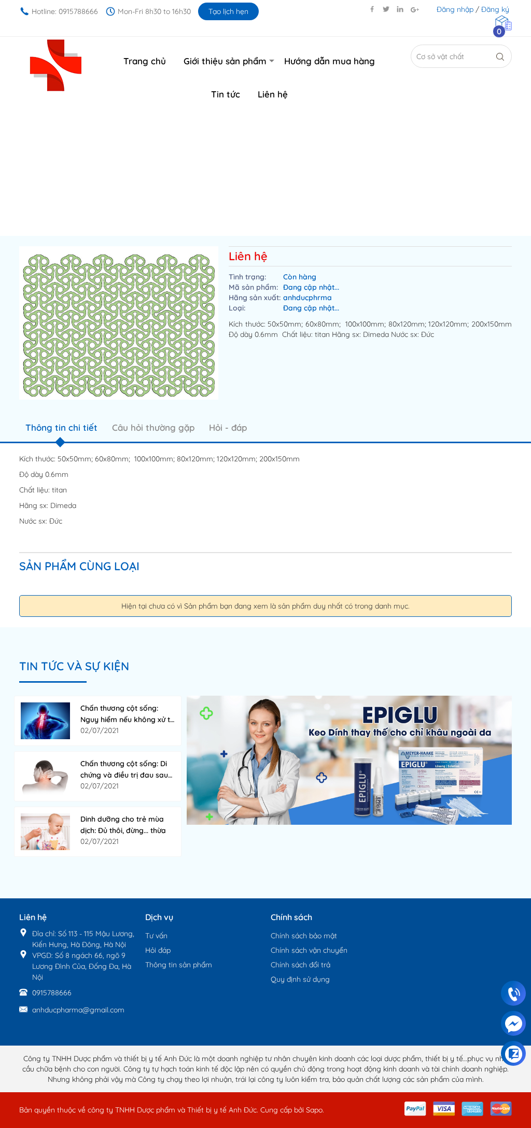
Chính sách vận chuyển (309, 950)
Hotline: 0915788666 (65, 11)
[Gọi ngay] (513, 993)
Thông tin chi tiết (61, 427)
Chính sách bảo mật (304, 935)
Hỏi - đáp (228, 427)
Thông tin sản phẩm (178, 964)
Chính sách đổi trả (300, 964)
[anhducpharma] (349, 759)
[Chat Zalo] (513, 1054)
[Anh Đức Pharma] (56, 64)
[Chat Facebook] (513, 1023)
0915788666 (52, 992)
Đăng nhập (455, 9)
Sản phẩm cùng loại (79, 566)
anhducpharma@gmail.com (78, 1009)
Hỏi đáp (158, 950)
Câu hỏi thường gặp (153, 427)
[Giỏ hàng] (503, 22)
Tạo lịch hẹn (228, 11)
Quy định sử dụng (300, 979)
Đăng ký (495, 9)
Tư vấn (156, 935)
